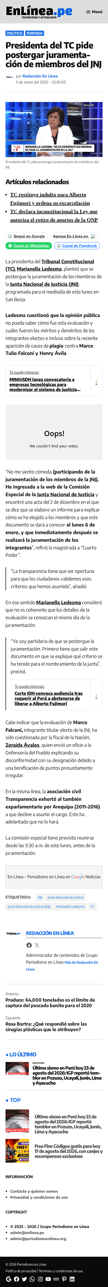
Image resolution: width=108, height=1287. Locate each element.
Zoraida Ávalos (22, 745)
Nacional (39, 1063)
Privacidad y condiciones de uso (39, 1197)
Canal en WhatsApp (31, 246)
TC (92, 906)
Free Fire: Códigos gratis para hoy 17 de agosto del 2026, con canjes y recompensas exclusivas (68, 1151)
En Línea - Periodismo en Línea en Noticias (54, 876)
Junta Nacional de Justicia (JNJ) (44, 284)
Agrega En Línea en (71, 236)
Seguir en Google (29, 236)
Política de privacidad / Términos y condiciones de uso (44, 1271)
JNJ (40, 897)
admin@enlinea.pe (27, 1232)
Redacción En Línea (40, 76)
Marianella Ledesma (39, 269)
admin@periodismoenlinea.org (38, 1238)
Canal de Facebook (79, 246)
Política (14, 33)
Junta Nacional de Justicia (65, 494)
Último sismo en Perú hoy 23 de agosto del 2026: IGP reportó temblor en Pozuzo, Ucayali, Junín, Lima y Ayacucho (67, 1075)
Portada (34, 33)
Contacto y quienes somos (34, 1191)
